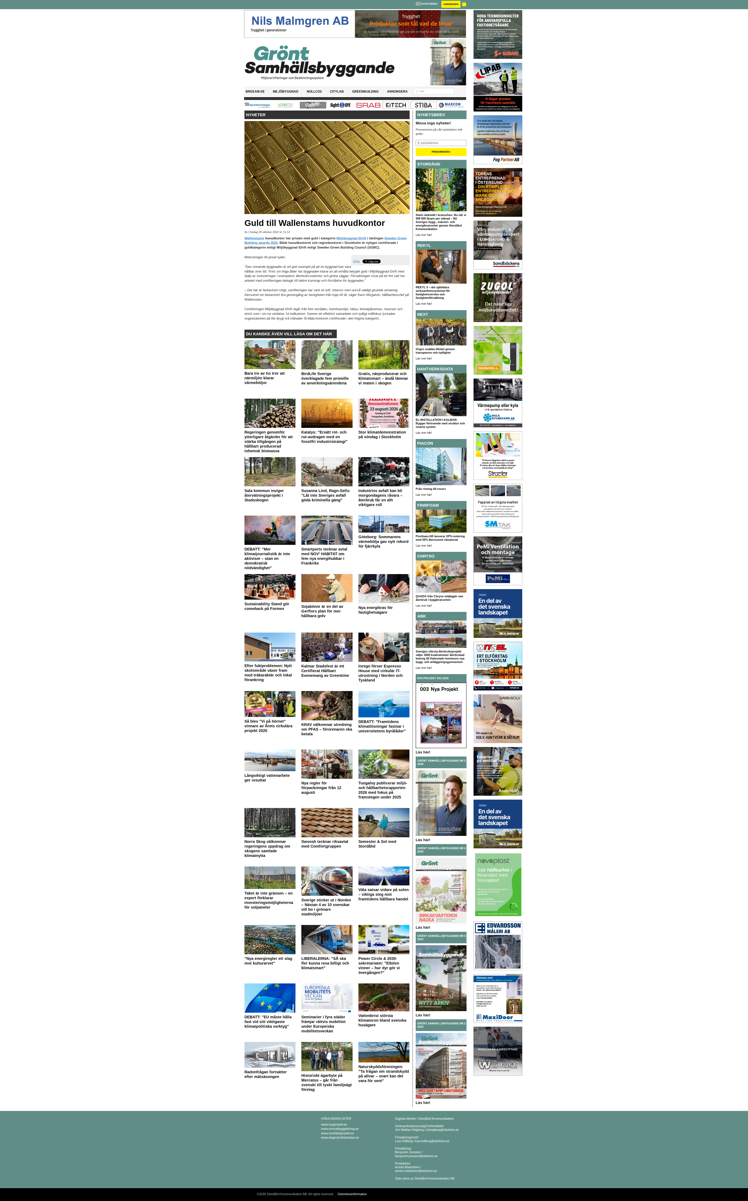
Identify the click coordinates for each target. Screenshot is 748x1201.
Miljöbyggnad (285, 91)
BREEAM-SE (255, 91)
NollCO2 (314, 91)
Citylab (337, 91)
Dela (356, 261)
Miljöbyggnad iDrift (351, 238)
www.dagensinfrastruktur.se (340, 1137)
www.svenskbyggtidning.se (340, 1128)
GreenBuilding (365, 91)
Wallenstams (254, 238)
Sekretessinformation (352, 1194)
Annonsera (451, 4)
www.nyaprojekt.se (334, 1124)
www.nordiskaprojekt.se (337, 1133)
